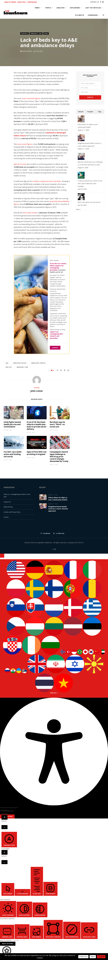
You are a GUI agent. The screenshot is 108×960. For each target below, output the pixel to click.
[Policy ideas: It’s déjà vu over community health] (81, 122)
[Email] (6, 96)
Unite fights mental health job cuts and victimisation (12, 424)
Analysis (60, 8)
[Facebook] (6, 80)
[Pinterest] (64, 370)
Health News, (10, 2)
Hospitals (24, 33)
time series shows (30, 213)
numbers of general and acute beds (46, 181)
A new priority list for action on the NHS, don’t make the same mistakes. (90, 183)
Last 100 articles (93, 8)
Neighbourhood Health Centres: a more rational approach (58, 508)
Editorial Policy (8, 507)
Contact (6, 517)
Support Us (7, 502)
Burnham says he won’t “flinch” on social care (57, 424)
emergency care (22, 367)
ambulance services (38, 363)
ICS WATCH (79, 15)
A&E (7, 363)
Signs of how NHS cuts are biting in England (36, 453)
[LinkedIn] (6, 90)
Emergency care (36, 33)
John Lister (27, 51)
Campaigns (32, 2)
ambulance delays (19, 363)
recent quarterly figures (31, 98)
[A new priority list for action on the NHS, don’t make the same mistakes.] (81, 178)
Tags (99, 112)
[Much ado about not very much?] (81, 199)
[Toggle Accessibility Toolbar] (2, 556)
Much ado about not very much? (89, 202)
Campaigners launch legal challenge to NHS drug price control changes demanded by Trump (59, 456)
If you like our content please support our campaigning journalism (58, 267)
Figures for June (20, 164)
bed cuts (9, 367)
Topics (48, 8)
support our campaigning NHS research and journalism (56, 335)
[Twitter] (6, 85)
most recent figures (25, 144)
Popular (90, 112)
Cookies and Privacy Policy (12, 512)
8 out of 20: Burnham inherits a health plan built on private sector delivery (37, 425)
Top (54, 549)
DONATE (55, 348)
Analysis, (21, 2)
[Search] (102, 15)
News (37, 8)
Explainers (75, 8)
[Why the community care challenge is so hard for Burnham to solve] (81, 159)
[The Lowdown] (15, 11)
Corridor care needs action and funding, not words (12, 454)
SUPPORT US (94, 2)
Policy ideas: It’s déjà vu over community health (57, 498)
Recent (80, 112)
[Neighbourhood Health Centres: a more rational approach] (81, 141)
